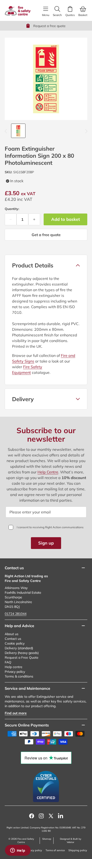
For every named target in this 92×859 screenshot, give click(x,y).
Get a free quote (46, 234)
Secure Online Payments (27, 725)
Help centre (13, 667)
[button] (46, 265)
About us (11, 634)
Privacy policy (15, 671)
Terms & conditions (19, 676)
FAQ (8, 662)
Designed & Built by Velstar (70, 840)
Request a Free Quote (21, 657)
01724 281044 (15, 614)
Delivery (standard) (19, 648)
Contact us (13, 639)
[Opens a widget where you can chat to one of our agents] (18, 851)
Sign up (46, 543)
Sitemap (46, 838)
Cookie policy (15, 643)
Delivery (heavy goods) (22, 653)
